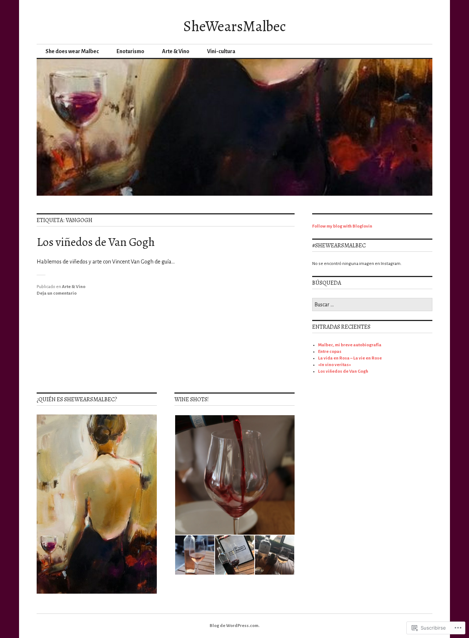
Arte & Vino (175, 51)
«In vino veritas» (334, 364)
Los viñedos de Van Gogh (96, 242)
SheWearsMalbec (234, 26)
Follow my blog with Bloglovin (342, 226)
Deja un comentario (57, 293)
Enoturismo (130, 51)
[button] (234, 474)
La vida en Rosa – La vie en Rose (350, 358)
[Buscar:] (372, 305)
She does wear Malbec (72, 51)
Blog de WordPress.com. (234, 625)
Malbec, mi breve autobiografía (349, 345)
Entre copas (329, 351)
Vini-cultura (221, 51)
